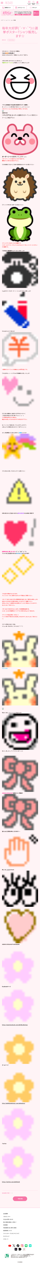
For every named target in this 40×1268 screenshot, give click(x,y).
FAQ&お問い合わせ (8, 1219)
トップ (2, 20)
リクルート (5, 1239)
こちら (8, 869)
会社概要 (5, 1213)
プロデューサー (7, 1216)
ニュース (7, 20)
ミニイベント (12, 712)
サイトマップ (6, 1236)
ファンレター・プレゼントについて (11, 1233)
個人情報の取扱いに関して (9, 1222)
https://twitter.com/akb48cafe (11, 1182)
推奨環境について (7, 1230)
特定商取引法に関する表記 (9, 1227)
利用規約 (5, 1225)
